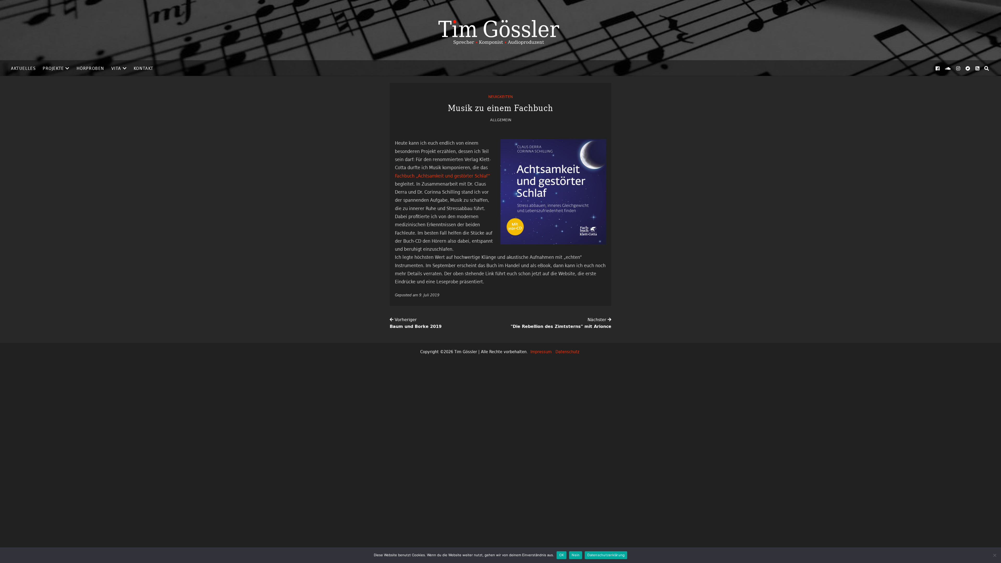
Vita (116, 68)
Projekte (53, 68)
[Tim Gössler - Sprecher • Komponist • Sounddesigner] (500, 30)
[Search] (987, 68)
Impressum (541, 351)
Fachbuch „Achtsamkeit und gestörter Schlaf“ (442, 176)
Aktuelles (23, 68)
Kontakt (144, 68)
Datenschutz (567, 351)
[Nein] (994, 555)
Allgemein (500, 120)
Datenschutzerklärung (606, 555)
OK (561, 555)
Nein (575, 555)
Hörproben (90, 68)
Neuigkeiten (500, 96)
